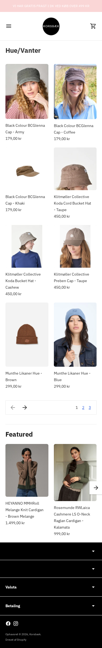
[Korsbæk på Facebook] (8, 623)
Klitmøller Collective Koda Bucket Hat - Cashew (23, 281)
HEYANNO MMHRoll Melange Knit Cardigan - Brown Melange (24, 510)
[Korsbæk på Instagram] (15, 623)
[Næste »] (25, 408)
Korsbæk (35, 634)
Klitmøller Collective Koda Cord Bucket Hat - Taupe (72, 203)
